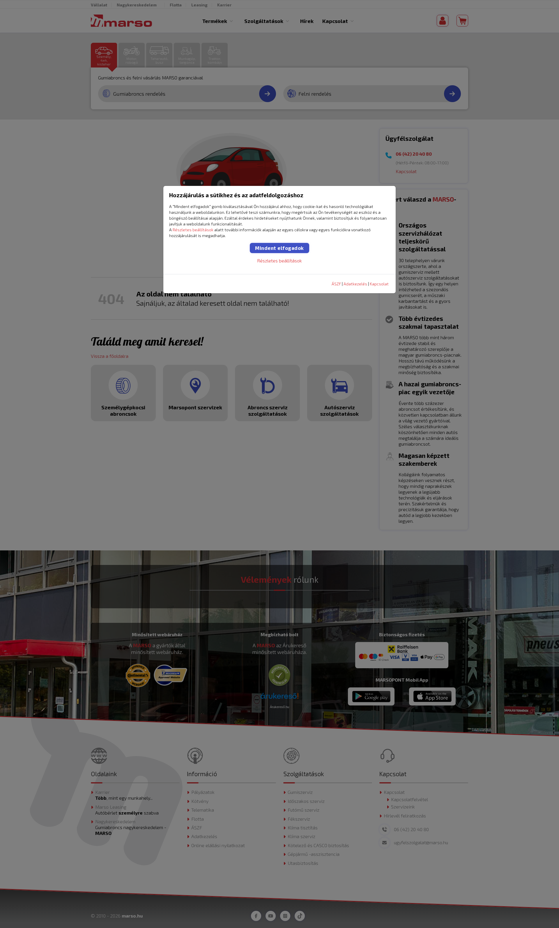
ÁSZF (336, 283)
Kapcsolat (379, 283)
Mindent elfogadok (279, 248)
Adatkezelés (355, 283)
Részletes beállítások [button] (193, 229)
